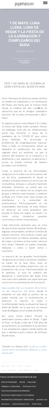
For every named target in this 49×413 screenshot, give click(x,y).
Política (36, 370)
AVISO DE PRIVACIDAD (9, 382)
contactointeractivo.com (20, 404)
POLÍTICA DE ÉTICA (29, 386)
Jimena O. (26, 61)
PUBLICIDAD (32, 382)
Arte (13, 366)
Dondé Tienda (36, 404)
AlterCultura (25, 51)
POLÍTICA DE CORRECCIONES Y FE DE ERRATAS (17, 395)
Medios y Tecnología (8, 370)
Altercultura (5, 366)
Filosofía (28, 366)
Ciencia (20, 366)
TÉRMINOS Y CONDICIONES (10, 386)
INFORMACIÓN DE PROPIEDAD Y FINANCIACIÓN (17, 400)
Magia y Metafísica (24, 370)
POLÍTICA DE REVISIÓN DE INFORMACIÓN (15, 391)
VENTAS (22, 382)
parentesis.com (41, 400)
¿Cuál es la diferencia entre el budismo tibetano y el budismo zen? (24, 349)
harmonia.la (5, 404)
